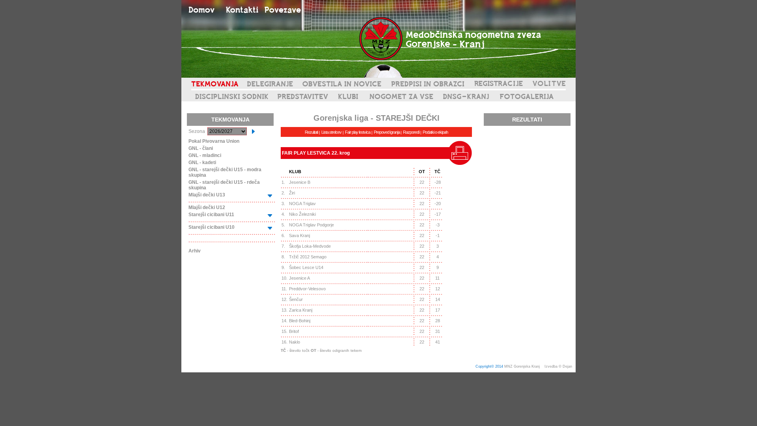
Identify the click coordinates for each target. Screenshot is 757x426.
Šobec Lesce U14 (306, 267)
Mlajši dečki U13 (206, 195)
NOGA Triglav (302, 203)
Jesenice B (299, 182)
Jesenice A (299, 278)
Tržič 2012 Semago (307, 256)
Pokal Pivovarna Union (213, 141)
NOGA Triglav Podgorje (311, 224)
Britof (294, 331)
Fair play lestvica (357, 132)
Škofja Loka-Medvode (310, 246)
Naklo (294, 342)
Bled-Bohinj (299, 320)
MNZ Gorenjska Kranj (522, 366)
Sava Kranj (299, 235)
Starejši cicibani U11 (211, 214)
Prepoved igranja (387, 132)
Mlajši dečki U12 (206, 207)
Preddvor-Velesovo (307, 288)
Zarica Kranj (300, 310)
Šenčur (296, 299)
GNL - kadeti (202, 162)
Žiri (292, 193)
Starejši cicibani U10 (211, 227)
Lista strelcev (331, 132)
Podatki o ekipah (435, 132)
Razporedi (411, 132)
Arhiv (194, 251)
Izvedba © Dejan (558, 366)
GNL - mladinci (204, 155)
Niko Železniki (302, 214)
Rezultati (311, 132)
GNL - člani (200, 148)
